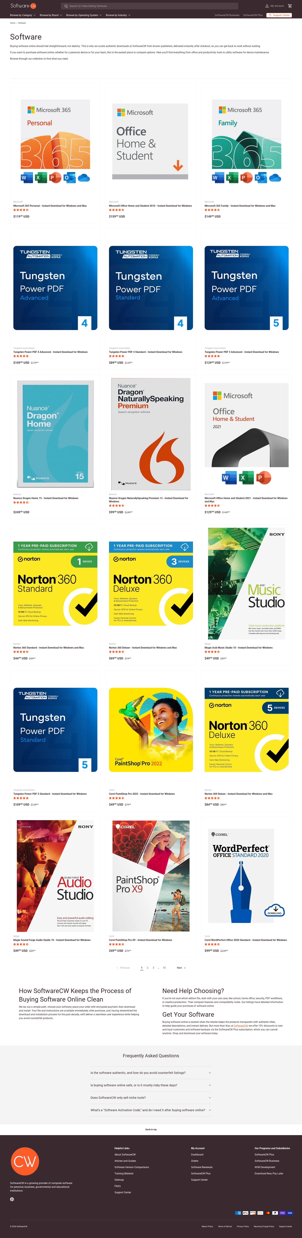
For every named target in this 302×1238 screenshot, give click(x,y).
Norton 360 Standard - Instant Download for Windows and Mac (48, 647)
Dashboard (197, 1154)
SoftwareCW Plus (253, 15)
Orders (194, 1160)
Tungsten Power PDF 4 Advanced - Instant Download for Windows (50, 351)
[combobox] (149, 6)
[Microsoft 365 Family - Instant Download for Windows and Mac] (247, 142)
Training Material (124, 1173)
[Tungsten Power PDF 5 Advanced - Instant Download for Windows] (247, 288)
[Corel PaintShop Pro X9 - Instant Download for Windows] (151, 876)
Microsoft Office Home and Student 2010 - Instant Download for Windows (150, 205)
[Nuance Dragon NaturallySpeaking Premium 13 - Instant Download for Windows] (151, 434)
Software (22, 23)
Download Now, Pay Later (269, 1173)
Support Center (123, 1192)
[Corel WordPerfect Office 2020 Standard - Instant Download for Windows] (247, 876)
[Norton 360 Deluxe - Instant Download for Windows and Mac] (151, 584)
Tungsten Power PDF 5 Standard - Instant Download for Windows (50, 793)
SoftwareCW (241, 1025)
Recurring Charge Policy (264, 1226)
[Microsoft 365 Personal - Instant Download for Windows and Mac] (55, 142)
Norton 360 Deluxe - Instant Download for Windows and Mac (143, 647)
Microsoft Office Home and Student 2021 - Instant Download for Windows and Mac (246, 500)
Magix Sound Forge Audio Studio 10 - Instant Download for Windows (52, 940)
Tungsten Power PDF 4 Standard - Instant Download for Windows (145, 351)
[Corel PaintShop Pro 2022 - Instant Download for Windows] (151, 730)
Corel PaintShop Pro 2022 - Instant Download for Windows (142, 793)
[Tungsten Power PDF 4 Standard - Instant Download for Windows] (151, 288)
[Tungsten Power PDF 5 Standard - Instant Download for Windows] (55, 730)
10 (164, 967)
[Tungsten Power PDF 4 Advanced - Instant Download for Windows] (55, 288)
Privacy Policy (243, 1226)
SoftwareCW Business (227, 15)
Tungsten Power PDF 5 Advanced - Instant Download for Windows (242, 351)
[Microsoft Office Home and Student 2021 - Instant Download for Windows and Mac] (247, 434)
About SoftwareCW (125, 1154)
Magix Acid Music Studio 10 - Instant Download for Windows (239, 647)
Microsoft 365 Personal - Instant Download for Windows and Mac (50, 205)
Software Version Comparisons (132, 1167)
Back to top (151, 1129)
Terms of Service (225, 1226)
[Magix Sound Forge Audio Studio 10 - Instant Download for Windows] (55, 876)
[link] (123, 968)
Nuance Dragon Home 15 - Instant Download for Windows (45, 498)
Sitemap (119, 1179)
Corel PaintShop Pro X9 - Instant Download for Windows (140, 940)
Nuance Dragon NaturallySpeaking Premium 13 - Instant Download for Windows (148, 500)
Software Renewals (202, 1167)
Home (12, 23)
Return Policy (207, 1226)
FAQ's (118, 1186)
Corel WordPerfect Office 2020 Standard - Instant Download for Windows (246, 940)
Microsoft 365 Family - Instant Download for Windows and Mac (240, 205)
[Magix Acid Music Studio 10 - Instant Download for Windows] (247, 584)
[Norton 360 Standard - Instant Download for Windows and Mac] (55, 584)
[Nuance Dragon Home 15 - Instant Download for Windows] (55, 434)
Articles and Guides (125, 1160)
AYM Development (265, 1167)
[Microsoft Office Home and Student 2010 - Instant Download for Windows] (151, 142)
